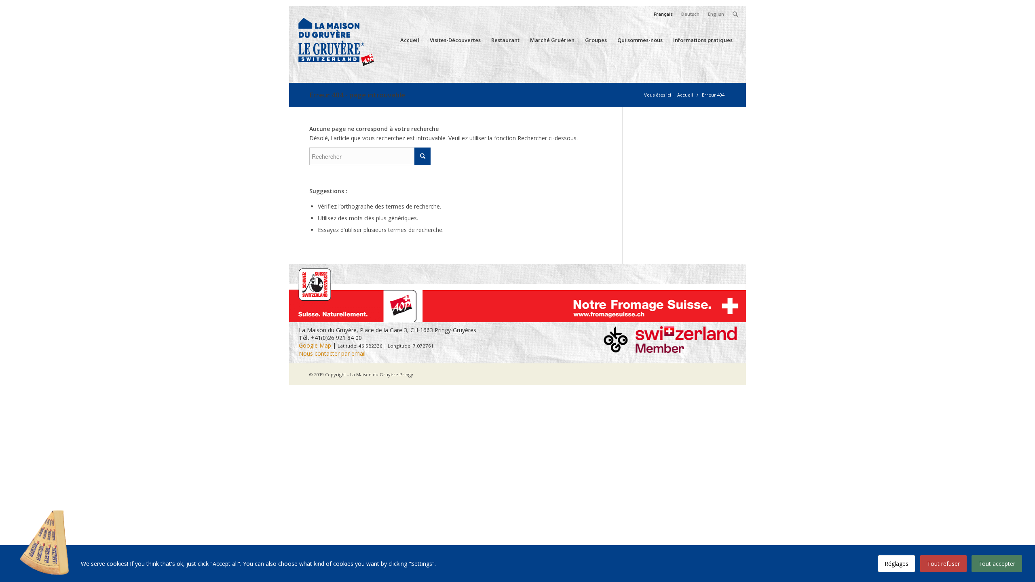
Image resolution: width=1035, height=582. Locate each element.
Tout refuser (943, 563)
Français (663, 14)
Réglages (896, 563)
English (716, 14)
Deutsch (690, 14)
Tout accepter (996, 563)
